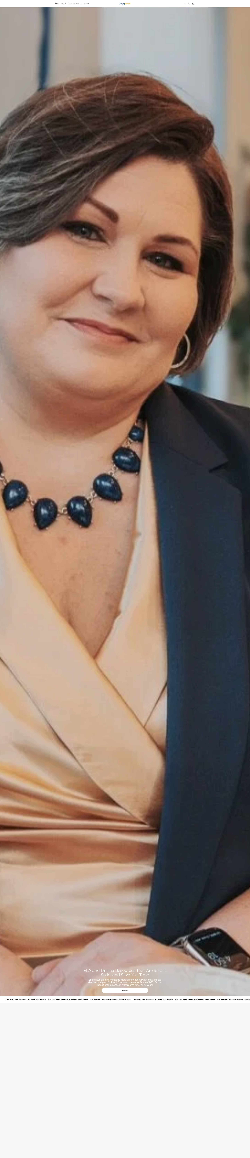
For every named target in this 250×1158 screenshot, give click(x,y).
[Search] (185, 3)
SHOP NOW (125, 990)
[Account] (189, 3)
